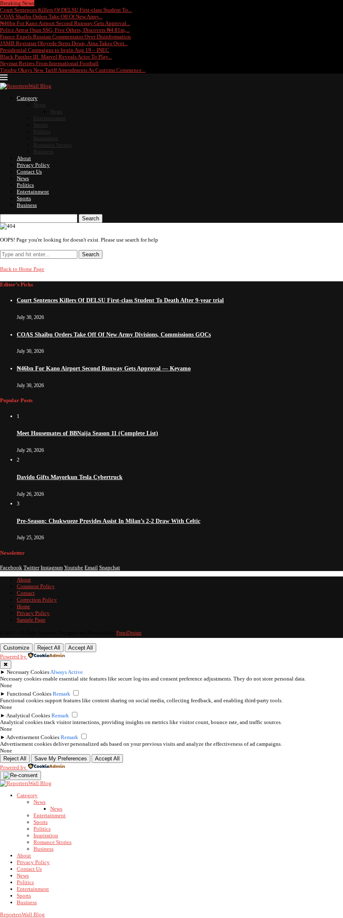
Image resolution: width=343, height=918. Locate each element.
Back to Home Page (22, 269)
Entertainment (49, 118)
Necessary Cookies (28, 672)
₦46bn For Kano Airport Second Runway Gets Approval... (65, 23)
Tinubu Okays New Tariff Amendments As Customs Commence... (73, 70)
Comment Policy (36, 586)
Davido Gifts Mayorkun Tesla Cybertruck (70, 477)
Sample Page (31, 620)
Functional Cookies (29, 694)
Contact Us (29, 171)
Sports (40, 125)
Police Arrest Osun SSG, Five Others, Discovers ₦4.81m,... (65, 30)
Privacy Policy (33, 165)
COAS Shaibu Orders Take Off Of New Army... (51, 16)
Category (27, 98)
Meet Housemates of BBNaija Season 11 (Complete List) (87, 433)
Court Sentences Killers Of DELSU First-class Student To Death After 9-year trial (120, 300)
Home (23, 606)
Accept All (80, 648)
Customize (16, 648)
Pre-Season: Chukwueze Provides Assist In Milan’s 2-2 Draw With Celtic (108, 521)
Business (43, 151)
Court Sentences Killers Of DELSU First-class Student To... (66, 10)
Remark (61, 694)
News (39, 105)
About (24, 158)
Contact (26, 593)
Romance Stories (52, 145)
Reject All (48, 648)
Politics (42, 131)
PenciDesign (128, 633)
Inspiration (45, 138)
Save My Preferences (60, 758)
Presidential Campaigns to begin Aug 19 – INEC (54, 50)
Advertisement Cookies (32, 737)
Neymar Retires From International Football (49, 63)
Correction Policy (37, 600)
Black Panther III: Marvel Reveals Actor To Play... (56, 57)
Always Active (66, 672)
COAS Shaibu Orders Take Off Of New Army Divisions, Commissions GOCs (114, 335)
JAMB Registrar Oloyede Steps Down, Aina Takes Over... (64, 43)
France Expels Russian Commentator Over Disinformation (65, 36)
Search (90, 218)
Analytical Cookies (28, 715)
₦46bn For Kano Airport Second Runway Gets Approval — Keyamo (104, 368)
